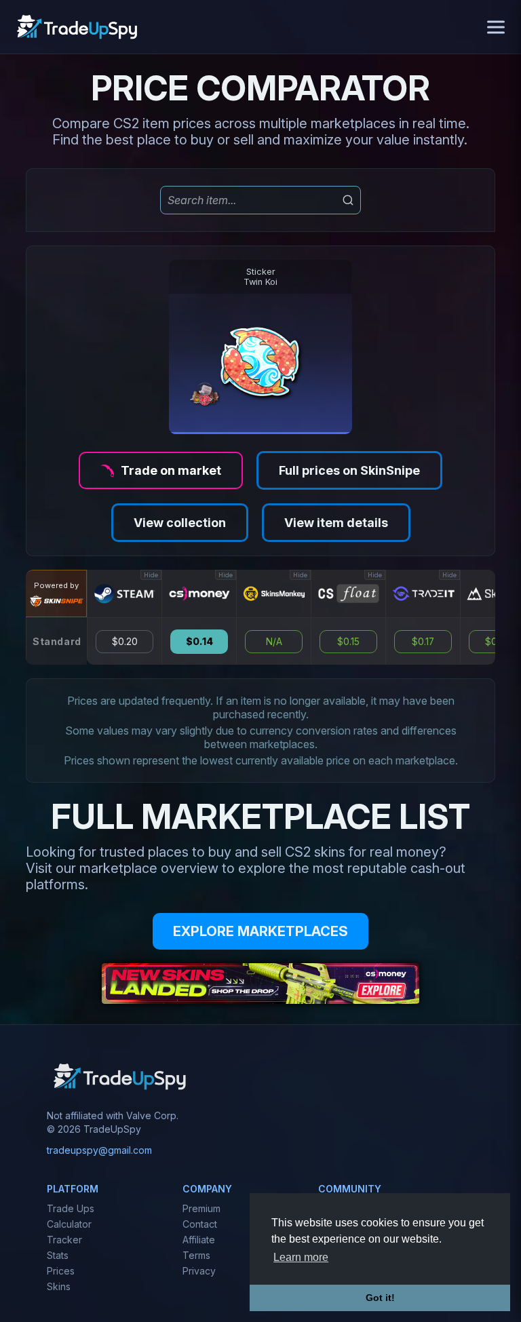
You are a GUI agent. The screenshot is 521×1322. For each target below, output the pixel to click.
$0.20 (125, 641)
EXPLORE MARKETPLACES (260, 931)
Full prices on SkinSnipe (349, 470)
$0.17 (423, 641)
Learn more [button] (300, 1257)
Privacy (199, 1271)
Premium (201, 1208)
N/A (274, 641)
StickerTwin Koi (260, 277)
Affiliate (198, 1239)
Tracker (64, 1239)
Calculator (69, 1224)
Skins (59, 1286)
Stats (58, 1255)
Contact (199, 1224)
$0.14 (199, 641)
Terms (196, 1255)
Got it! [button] (380, 1297)
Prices (61, 1271)
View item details (336, 523)
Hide (151, 575)
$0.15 (348, 641)
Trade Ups (70, 1208)
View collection (180, 523)
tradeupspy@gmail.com (99, 1150)
